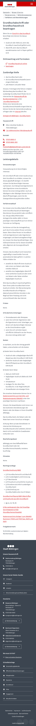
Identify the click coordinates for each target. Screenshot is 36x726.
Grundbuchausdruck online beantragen (16, 65)
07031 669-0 (9, 566)
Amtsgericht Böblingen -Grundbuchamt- (17, 116)
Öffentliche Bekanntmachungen (15, 671)
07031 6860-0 (11, 139)
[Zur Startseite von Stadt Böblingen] (9, 5)
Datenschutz (8, 710)
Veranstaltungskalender (13, 666)
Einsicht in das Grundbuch (21, 33)
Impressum (17, 710)
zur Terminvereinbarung (11, 621)
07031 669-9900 (10, 612)
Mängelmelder (10, 675)
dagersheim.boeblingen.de (13, 635)
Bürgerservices (10, 15)
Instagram (9, 579)
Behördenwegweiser (25, 15)
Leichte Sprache (26, 710)
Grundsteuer (9, 685)
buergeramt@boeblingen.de (14, 615)
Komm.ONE (20, 723)
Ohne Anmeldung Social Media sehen (16, 593)
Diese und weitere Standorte (13, 657)
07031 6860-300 (11, 142)
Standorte (9, 680)
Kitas (7, 689)
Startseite (6, 12)
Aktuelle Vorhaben (11, 698)
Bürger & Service (17, 12)
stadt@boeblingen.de (12, 569)
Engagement (9, 694)
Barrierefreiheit (23, 713)
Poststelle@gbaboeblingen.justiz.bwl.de (16, 147)
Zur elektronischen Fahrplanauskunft (19, 130)
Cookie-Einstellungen (18, 716)
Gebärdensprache (13, 713)
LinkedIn (8, 588)
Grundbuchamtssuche (11, 101)
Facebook (9, 583)
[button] (31, 4)
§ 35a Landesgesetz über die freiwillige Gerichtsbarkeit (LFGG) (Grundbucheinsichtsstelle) (16, 509)
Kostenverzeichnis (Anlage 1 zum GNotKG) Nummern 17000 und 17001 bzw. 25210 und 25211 (18, 518)
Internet (18, 111)
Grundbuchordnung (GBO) (12, 470)
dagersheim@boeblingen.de (14, 641)
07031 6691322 (10, 638)
